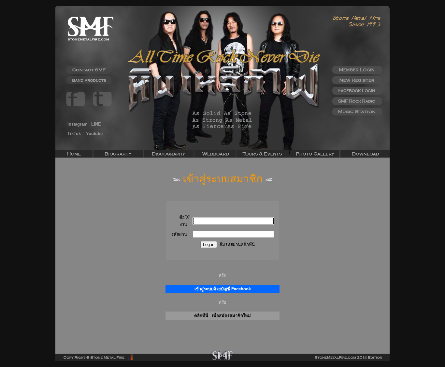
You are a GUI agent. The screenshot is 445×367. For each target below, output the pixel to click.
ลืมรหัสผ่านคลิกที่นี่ (237, 244)
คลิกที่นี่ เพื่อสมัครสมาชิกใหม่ (222, 315)
